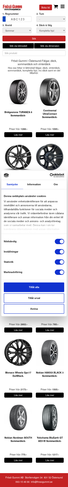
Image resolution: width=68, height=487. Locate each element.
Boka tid (45, 7)
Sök (34, 38)
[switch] (59, 251)
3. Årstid (7, 25)
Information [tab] (34, 184)
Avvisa (34, 308)
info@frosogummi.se (41, 481)
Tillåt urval (34, 298)
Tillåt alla (34, 287)
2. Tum (40, 13)
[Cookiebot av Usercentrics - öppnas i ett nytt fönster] (49, 175)
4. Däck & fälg (44, 25)
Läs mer (18, 134)
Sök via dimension (49, 45)
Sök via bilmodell (18, 45)
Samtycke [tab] (12, 184)
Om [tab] (56, 184)
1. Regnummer (10, 13)
